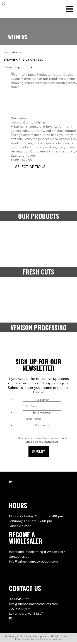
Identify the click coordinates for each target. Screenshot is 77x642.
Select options (30, 166)
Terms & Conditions (41, 639)
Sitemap (57, 639)
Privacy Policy (22, 639)
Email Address (42, 412)
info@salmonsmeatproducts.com (33, 604)
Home (7, 52)
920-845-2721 (20, 599)
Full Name (42, 399)
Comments (42, 425)
